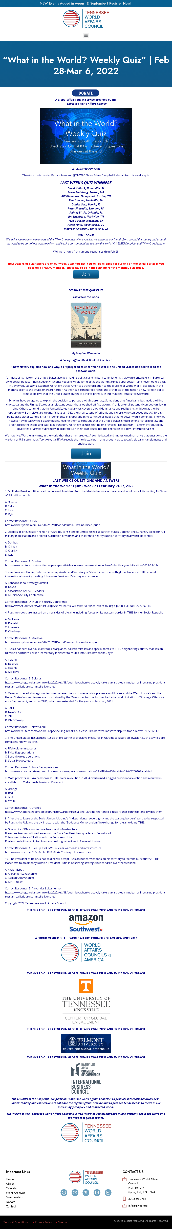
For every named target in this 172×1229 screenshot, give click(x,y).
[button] (86, 35)
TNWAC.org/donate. (153, 243)
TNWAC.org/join (127, 243)
